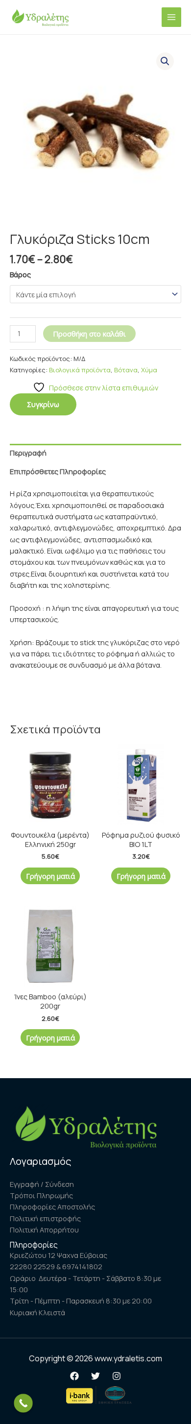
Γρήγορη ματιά (50, 876)
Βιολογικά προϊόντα (80, 369)
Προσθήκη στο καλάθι (89, 333)
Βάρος (20, 274)
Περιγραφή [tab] (28, 453)
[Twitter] (95, 1376)
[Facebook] (74, 1376)
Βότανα (126, 369)
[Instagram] (116, 1376)
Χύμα (149, 369)
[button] (165, 61)
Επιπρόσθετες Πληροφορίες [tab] (58, 471)
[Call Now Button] (23, 1403)
